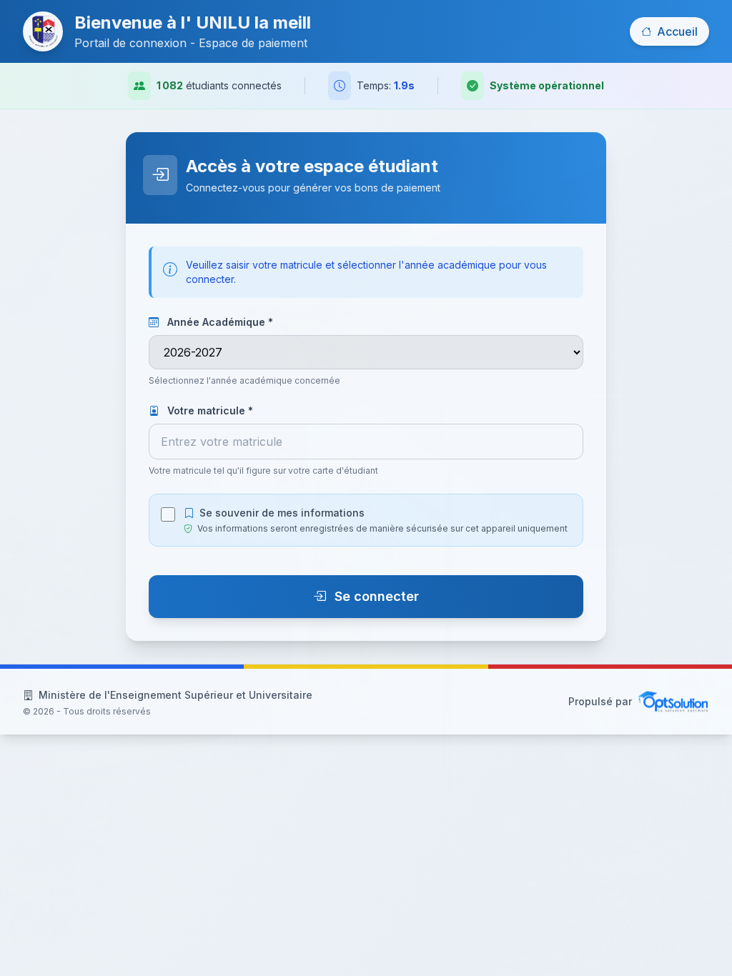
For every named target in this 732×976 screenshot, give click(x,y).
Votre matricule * (208, 410)
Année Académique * (218, 322)
